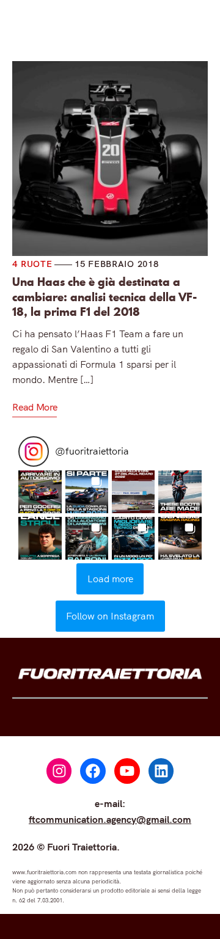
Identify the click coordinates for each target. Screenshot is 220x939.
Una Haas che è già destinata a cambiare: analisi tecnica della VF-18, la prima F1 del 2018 (104, 297)
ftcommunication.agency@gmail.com (110, 819)
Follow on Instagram (110, 616)
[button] (39, 491)
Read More (34, 407)
